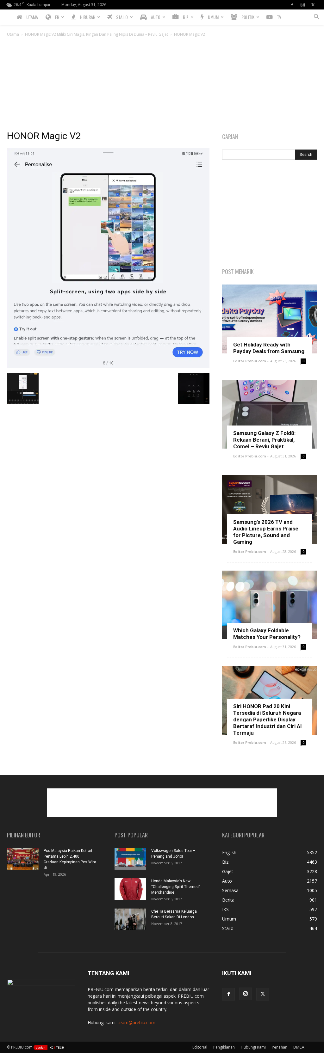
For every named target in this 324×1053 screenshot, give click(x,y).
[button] (316, 18)
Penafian (279, 1047)
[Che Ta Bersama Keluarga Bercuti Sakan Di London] (130, 919)
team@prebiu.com (136, 1022)
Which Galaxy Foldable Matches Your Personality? (267, 633)
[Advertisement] (162, 85)
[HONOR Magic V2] (108, 366)
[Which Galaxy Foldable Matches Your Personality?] (269, 605)
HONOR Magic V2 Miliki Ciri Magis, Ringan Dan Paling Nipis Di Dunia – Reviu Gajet (96, 34)
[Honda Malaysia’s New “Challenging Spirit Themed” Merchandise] (130, 889)
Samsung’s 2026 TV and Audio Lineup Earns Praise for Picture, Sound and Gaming (265, 532)
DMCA (298, 1047)
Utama (13, 34)
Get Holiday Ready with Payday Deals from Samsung (268, 347)
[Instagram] (302, 4)
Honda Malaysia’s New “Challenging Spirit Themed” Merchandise (175, 887)
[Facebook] (292, 4)
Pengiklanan (224, 1047)
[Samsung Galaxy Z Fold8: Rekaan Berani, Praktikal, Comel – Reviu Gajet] (269, 414)
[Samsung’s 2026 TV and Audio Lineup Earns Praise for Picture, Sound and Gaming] (269, 509)
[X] (313, 4)
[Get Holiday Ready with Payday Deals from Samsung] (269, 319)
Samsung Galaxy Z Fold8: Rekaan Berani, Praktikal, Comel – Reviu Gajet (264, 440)
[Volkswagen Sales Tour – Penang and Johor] (130, 859)
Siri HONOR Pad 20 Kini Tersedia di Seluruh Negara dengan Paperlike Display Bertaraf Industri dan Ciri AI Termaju (267, 719)
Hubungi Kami (253, 1047)
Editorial (199, 1047)
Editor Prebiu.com (249, 360)
